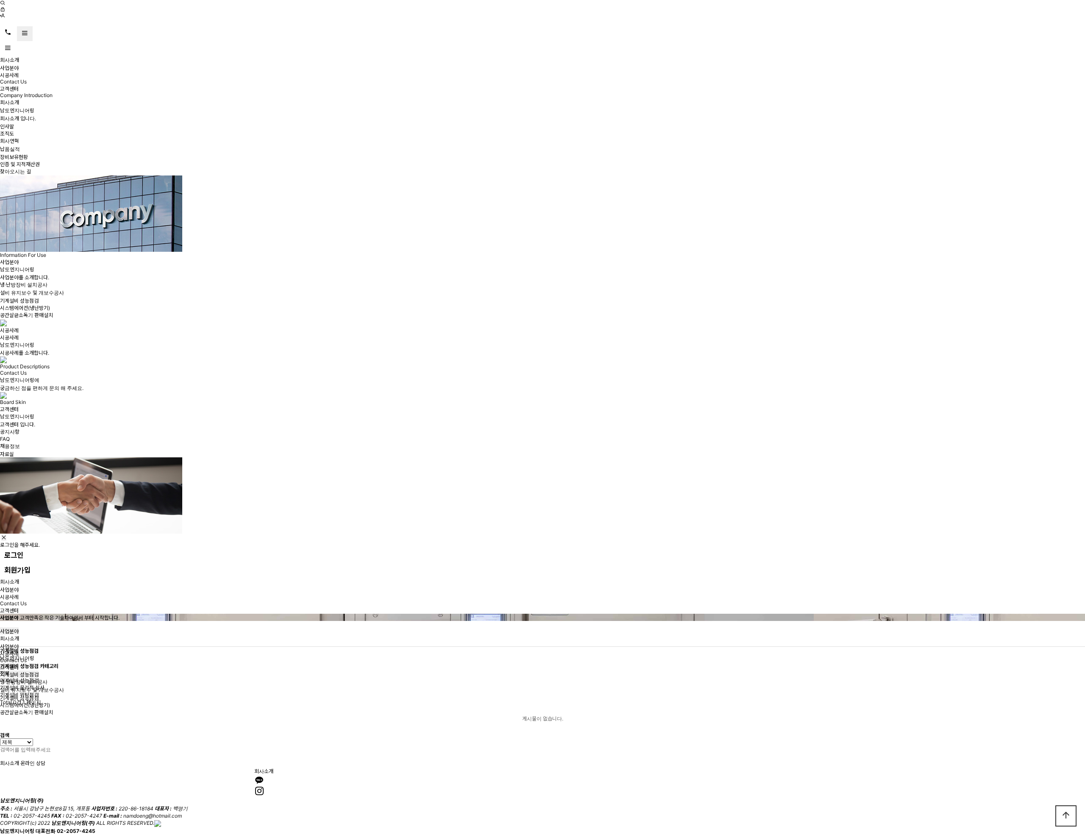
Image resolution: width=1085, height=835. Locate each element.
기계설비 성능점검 (19, 301)
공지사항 (9, 432)
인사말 (7, 126)
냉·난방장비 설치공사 (23, 284)
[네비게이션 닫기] (3, 537)
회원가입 (17, 570)
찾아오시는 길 (15, 171)
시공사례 (9, 75)
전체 (4, 673)
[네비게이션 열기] (25, 33)
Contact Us (13, 81)
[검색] (2, 3)
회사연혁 (9, 141)
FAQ (5, 439)
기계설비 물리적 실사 (22, 688)
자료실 (7, 454)
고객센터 (9, 89)
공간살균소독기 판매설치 (26, 315)
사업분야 (9, 68)
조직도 (7, 134)
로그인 (13, 555)
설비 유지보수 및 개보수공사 (32, 292)
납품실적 (10, 149)
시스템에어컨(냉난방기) (25, 308)
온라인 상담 (32, 763)
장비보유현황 (14, 157)
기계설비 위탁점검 (19, 695)
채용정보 (10, 446)
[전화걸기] (8, 32)
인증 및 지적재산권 (20, 164)
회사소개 (9, 60)
